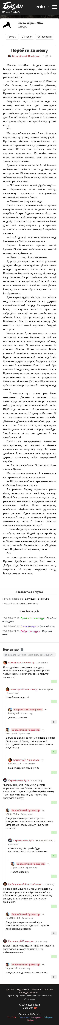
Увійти (40, 6)
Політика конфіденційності (36, 991)
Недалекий (11, 968)
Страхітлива (12, 813)
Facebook (24, 1017)
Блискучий (47, 689)
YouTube (12, 1017)
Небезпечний (13, 917)
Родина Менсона (28, 603)
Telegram (48, 1017)
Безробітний (15, 763)
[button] (42, 6)
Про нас (10, 989)
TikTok (30, 1020)
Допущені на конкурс (37, 598)
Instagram (36, 1017)
